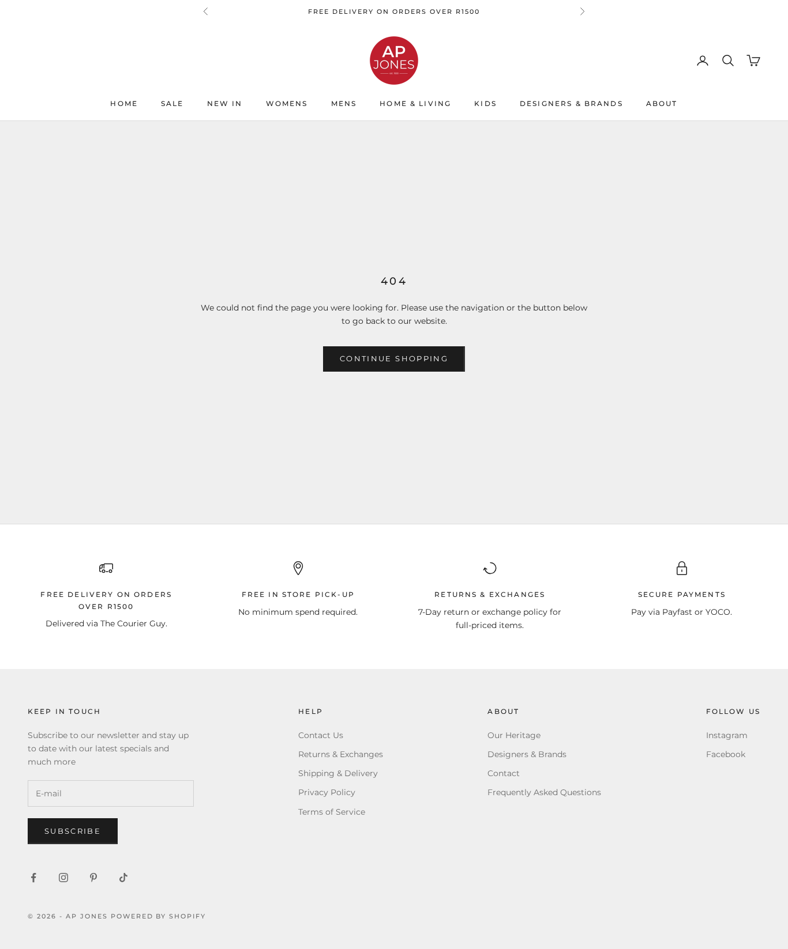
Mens (344, 104)
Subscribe (72, 830)
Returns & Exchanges (340, 754)
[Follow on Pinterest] (93, 877)
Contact (503, 773)
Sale (172, 104)
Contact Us (320, 735)
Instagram (727, 735)
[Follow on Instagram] (63, 877)
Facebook (725, 754)
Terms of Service (331, 812)
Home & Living (415, 104)
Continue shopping (394, 358)
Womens (287, 104)
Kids (485, 104)
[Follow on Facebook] (33, 877)
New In (225, 104)
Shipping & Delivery (338, 773)
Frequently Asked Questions (544, 792)
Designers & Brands (571, 104)
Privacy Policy (326, 792)
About (662, 104)
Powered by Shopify (159, 916)
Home (124, 104)
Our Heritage (514, 735)
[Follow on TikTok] (123, 877)
